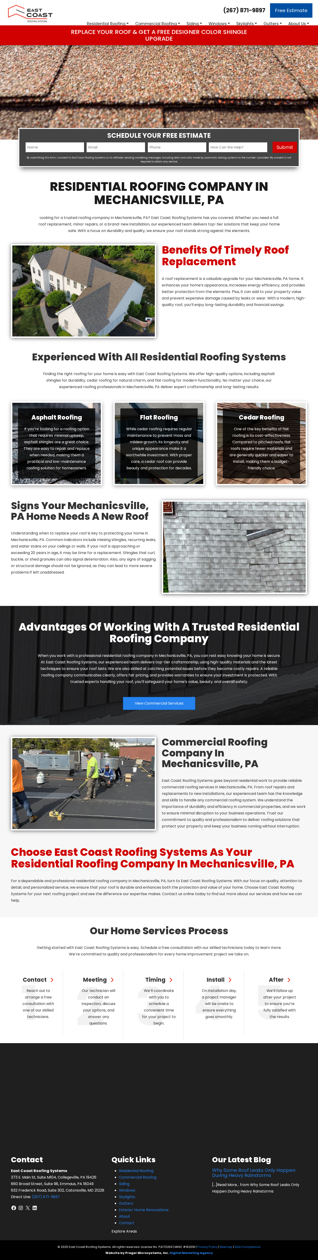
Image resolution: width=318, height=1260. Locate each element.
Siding (192, 24)
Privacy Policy (207, 1247)
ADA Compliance (247, 1247)
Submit (285, 147)
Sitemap (226, 1247)
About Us (297, 24)
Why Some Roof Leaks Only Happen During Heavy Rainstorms (253, 1173)
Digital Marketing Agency (191, 1253)
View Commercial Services (159, 703)
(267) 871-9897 (244, 10)
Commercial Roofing (156, 24)
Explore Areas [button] (124, 1231)
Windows (218, 24)
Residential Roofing (106, 24)
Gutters (271, 24)
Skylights (245, 24)
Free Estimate (291, 10)
